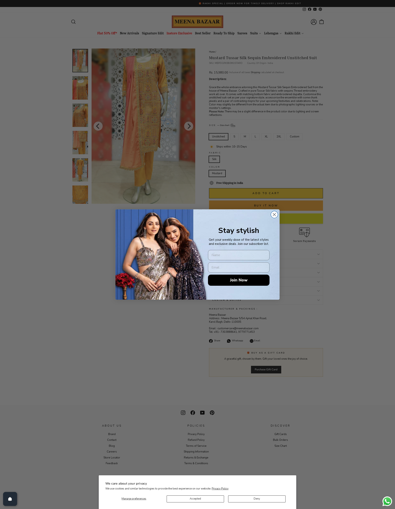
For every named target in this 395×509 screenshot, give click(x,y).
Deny (257, 499)
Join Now (238, 280)
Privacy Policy (220, 489)
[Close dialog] (274, 214)
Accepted (195, 499)
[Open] (10, 499)
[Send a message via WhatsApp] (387, 501)
